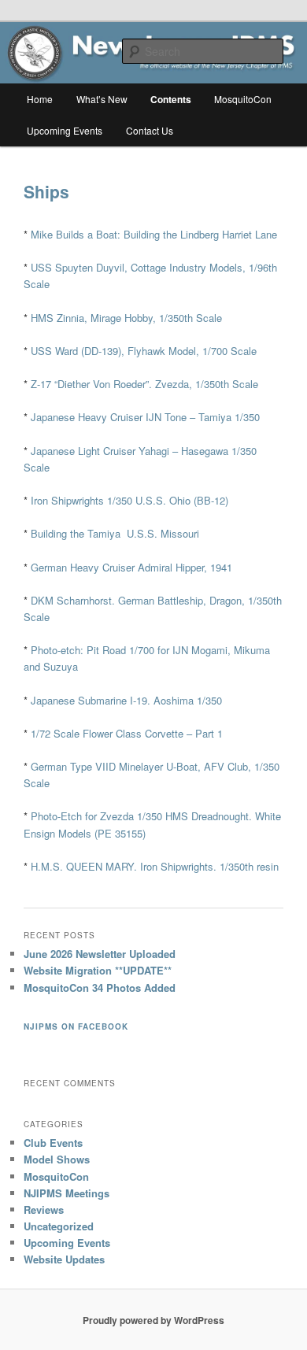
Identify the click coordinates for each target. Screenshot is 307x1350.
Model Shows (57, 1159)
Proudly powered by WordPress (153, 1320)
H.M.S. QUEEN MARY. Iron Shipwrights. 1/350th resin (155, 866)
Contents (170, 99)
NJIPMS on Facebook (76, 1026)
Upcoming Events (64, 130)
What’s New (102, 98)
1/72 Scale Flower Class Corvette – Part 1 (127, 733)
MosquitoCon (243, 98)
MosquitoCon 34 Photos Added (100, 987)
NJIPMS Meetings (66, 1192)
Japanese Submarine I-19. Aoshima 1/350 (126, 700)
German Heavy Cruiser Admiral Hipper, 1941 (131, 567)
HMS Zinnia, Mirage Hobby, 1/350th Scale (126, 317)
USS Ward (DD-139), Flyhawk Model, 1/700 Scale (144, 350)
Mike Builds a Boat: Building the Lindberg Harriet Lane (154, 234)
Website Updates (64, 1259)
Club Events (53, 1142)
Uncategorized (59, 1226)
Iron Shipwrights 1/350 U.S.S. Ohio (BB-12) (129, 500)
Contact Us (149, 130)
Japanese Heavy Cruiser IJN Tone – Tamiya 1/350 (145, 416)
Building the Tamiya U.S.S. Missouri (115, 533)
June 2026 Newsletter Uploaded (100, 953)
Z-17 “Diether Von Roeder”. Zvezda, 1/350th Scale (144, 383)
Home (40, 98)
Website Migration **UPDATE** (98, 970)
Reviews (44, 1209)
